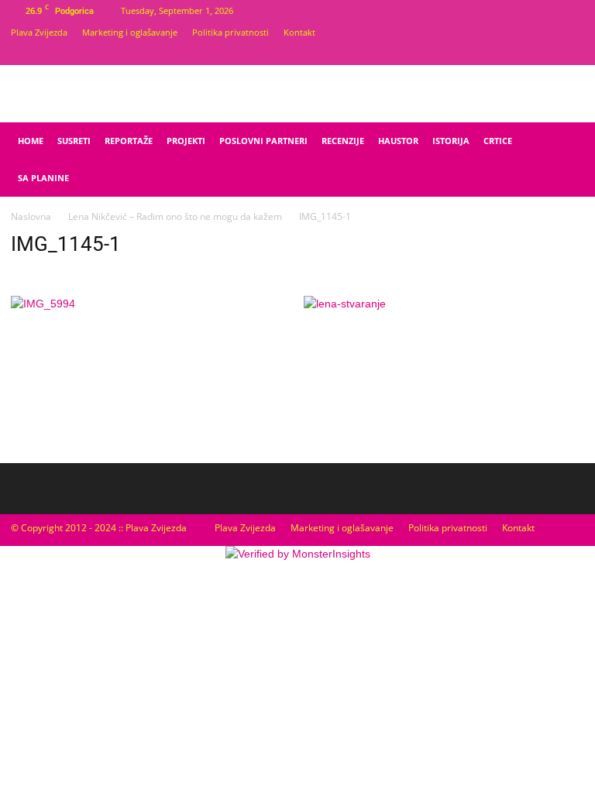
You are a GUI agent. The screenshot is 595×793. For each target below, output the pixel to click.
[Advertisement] (495, 350)
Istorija (450, 140)
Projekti (186, 140)
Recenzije (343, 140)
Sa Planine (43, 178)
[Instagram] (572, 54)
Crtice (497, 140)
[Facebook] (547, 54)
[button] (565, 141)
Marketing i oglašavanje (129, 32)
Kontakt (299, 32)
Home (30, 140)
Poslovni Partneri (263, 140)
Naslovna (31, 216)
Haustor (398, 140)
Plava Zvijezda (39, 32)
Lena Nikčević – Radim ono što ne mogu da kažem (175, 216)
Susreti (74, 140)
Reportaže (129, 140)
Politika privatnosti (230, 32)
